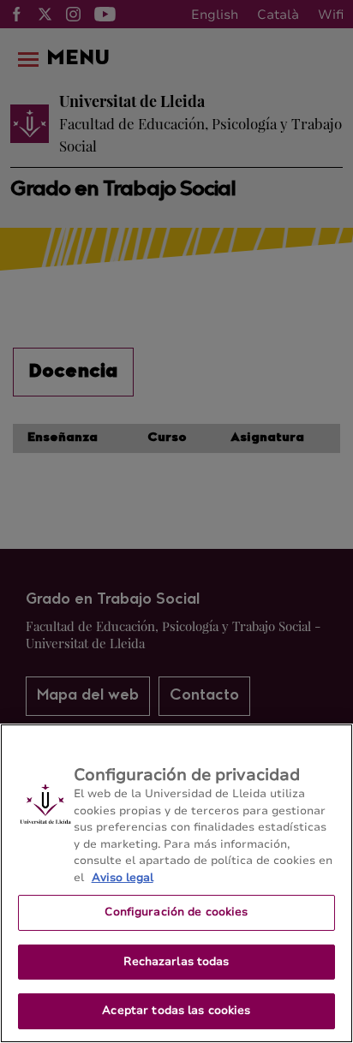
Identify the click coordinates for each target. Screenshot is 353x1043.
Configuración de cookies (176, 912)
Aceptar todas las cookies (176, 1010)
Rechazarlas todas (176, 961)
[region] (176, 883)
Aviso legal (122, 877)
